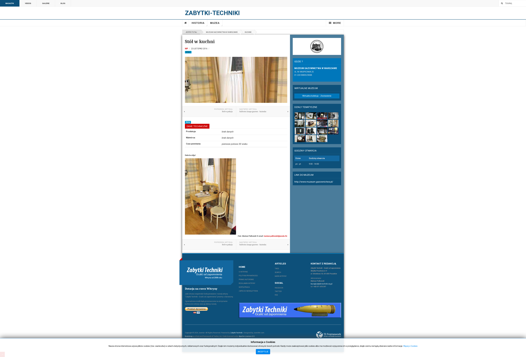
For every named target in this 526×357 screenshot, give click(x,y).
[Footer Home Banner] (290, 310)
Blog (63, 3)
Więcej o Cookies (410, 346)
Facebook (279, 288)
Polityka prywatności (248, 276)
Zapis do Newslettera (248, 291)
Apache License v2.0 (247, 336)
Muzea (215, 23)
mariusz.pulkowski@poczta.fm (275, 236)
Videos (28, 3)
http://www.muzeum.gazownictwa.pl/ (313, 181)
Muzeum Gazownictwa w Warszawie (221, 32)
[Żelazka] (311, 138)
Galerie (45, 3)
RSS (276, 295)
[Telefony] (311, 130)
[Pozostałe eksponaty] (322, 138)
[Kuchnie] (311, 115)
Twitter (278, 291)
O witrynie (243, 272)
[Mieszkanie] (333, 123)
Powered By (328, 334)
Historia (198, 23)
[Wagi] (333, 130)
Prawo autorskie (246, 279)
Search (278, 272)
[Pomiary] (300, 130)
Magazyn (9, 3)
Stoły (188, 52)
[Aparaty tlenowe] (322, 130)
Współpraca (244, 287)
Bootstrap (188, 336)
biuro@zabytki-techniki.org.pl (321, 284)
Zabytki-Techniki (236, 333)
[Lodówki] (300, 123)
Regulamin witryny (247, 283)
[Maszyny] (322, 123)
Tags (277, 268)
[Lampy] (322, 115)
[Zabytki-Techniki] (205, 273)
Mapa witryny (281, 276)
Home (185, 23)
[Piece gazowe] (300, 115)
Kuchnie (248, 32)
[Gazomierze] (333, 115)
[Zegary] (300, 138)
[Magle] (311, 123)
